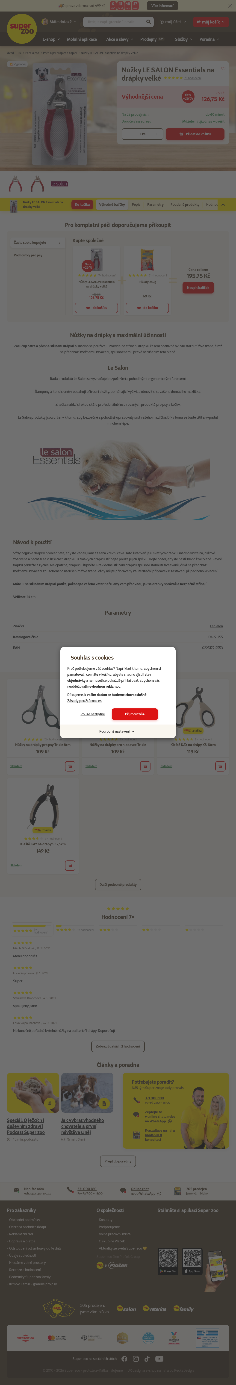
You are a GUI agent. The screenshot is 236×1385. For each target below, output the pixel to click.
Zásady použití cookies (84, 700)
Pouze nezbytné (93, 714)
